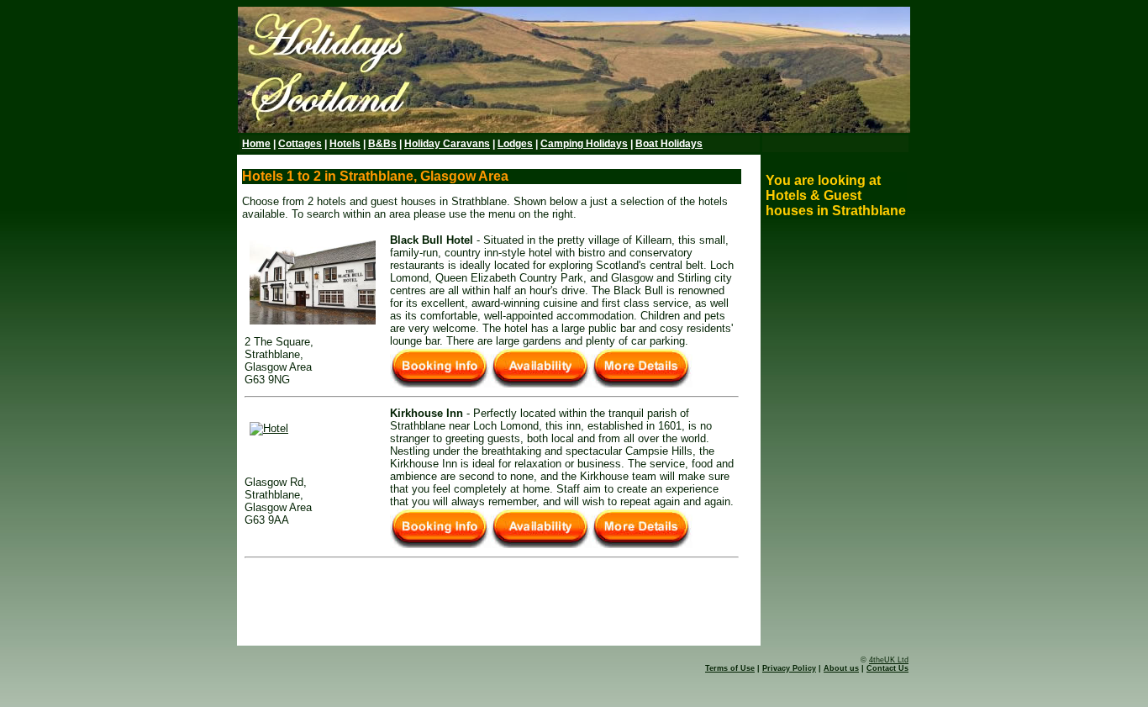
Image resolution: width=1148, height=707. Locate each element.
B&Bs (382, 144)
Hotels (345, 144)
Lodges (515, 144)
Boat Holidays (669, 144)
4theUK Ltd (888, 660)
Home (256, 144)
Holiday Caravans (447, 144)
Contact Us (887, 668)
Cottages (300, 144)
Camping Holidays (584, 144)
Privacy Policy (789, 668)
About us (841, 668)
